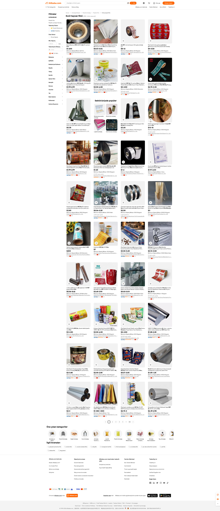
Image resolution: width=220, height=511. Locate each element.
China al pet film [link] (106, 12)
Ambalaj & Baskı (76, 12)
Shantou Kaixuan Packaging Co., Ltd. (157, 90)
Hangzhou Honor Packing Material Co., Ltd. (78, 131)
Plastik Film (96, 12)
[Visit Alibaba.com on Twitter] (157, 483)
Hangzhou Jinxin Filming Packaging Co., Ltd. (78, 90)
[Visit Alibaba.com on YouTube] (164, 483)
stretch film (69, 446)
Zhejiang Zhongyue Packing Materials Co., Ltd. (160, 257)
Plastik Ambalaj (87, 12)
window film (52, 450)
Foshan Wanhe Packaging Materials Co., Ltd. (105, 376)
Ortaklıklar (152, 475)
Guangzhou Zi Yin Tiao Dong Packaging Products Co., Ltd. (160, 297)
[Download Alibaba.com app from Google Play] (165, 495)
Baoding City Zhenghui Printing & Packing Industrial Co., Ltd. (160, 52)
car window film (134, 446)
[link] (218, 494)
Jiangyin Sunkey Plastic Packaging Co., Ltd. (132, 52)
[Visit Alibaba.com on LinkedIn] (154, 483)
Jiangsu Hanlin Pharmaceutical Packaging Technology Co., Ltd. (106, 90)
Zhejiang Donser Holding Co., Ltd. (130, 376)
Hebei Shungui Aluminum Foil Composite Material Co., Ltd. (133, 216)
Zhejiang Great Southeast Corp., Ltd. (76, 52)
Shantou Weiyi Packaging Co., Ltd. (130, 338)
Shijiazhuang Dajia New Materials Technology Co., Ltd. (79, 295)
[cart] (149, 3)
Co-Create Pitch (53, 466)
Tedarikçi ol (152, 462)
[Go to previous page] (105, 421)
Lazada (110, 503)
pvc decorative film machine (150, 446)
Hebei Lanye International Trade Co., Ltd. (159, 414)
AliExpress (85, 503)
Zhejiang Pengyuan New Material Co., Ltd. (132, 295)
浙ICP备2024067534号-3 (154, 508)
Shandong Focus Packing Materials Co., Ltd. (105, 175)
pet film (163, 446)
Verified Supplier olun (155, 472)
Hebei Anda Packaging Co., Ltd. (129, 131)
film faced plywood (120, 446)
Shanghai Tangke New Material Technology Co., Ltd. (106, 52)
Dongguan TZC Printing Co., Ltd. (75, 335)
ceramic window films (82, 446)
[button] (128, 3)
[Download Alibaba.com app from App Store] (152, 495)
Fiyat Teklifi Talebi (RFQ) (105, 467)
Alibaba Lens (58, 495)
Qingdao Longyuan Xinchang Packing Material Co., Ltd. (79, 254)
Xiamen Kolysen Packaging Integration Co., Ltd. (106, 335)
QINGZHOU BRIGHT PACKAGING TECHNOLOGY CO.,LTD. (106, 295)
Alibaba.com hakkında (55, 459)
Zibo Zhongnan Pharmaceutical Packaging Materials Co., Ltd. (106, 253)
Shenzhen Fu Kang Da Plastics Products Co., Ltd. (79, 376)
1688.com (92, 503)
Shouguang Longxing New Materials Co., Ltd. (105, 414)
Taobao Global (117, 503)
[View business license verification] (125, 508)
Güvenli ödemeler (79, 462)
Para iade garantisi (79, 466)
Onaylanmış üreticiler (104, 464)
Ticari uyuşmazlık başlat (130, 469)
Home (67, 12)
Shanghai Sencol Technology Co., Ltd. (158, 214)
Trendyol (128, 503)
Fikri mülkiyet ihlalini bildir (131, 475)
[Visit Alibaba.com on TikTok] (168, 483)
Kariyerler (51, 472)
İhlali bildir (127, 479)
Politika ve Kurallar (79, 479)
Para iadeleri (127, 472)
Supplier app (107, 495)
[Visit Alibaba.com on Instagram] (161, 483)
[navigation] (55, 217)
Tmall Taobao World (101, 503)
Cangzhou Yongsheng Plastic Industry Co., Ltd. (133, 173)
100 (130, 421)
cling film (94, 446)
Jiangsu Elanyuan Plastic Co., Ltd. (157, 173)
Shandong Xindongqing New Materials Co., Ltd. (79, 414)
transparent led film (106, 446)
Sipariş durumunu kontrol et (156, 469)
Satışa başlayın (153, 466)
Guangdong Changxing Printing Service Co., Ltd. (106, 216)
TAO (123, 503)
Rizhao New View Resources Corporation (159, 376)
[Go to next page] (133, 421)
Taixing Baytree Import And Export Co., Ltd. (159, 133)
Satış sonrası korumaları (80, 472)
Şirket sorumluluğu (54, 469)
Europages (135, 503)
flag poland (62, 450)
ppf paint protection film (55, 446)
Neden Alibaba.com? (54, 462)
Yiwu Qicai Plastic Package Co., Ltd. (130, 93)
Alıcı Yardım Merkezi (129, 462)
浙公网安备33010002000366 (138, 508)
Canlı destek (127, 466)
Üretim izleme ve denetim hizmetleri (83, 475)
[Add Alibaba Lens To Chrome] (72, 495)
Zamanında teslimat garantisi (81, 469)
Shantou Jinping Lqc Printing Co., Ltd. (76, 173)
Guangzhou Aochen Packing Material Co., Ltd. (133, 414)
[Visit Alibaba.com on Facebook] (150, 483)
